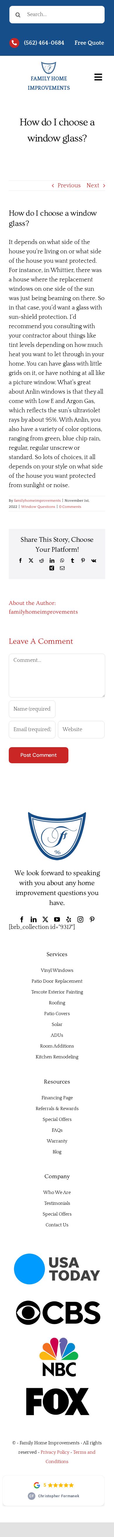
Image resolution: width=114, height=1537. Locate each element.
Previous (69, 185)
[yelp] (69, 919)
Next (93, 185)
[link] (84, 43)
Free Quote (89, 43)
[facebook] (22, 919)
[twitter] (45, 919)
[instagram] (80, 919)
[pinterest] (92, 919)
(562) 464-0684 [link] (44, 43)
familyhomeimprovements (37, 501)
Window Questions (38, 507)
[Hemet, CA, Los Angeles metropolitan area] (57, 814)
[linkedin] (34, 919)
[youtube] (57, 919)
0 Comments (70, 507)
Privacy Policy (55, 1452)
